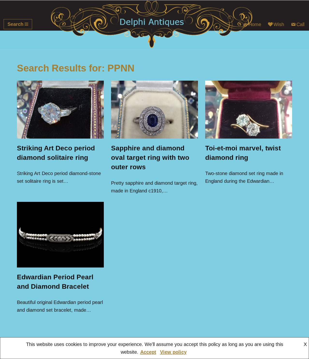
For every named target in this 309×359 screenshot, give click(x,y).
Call (300, 24)
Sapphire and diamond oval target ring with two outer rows (150, 157)
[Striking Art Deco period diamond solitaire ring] (60, 110)
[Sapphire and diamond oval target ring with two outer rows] (154, 110)
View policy (173, 352)
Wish (279, 24)
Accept (148, 352)
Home (254, 24)
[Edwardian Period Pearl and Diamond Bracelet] (60, 234)
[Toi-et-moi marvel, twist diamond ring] (248, 110)
